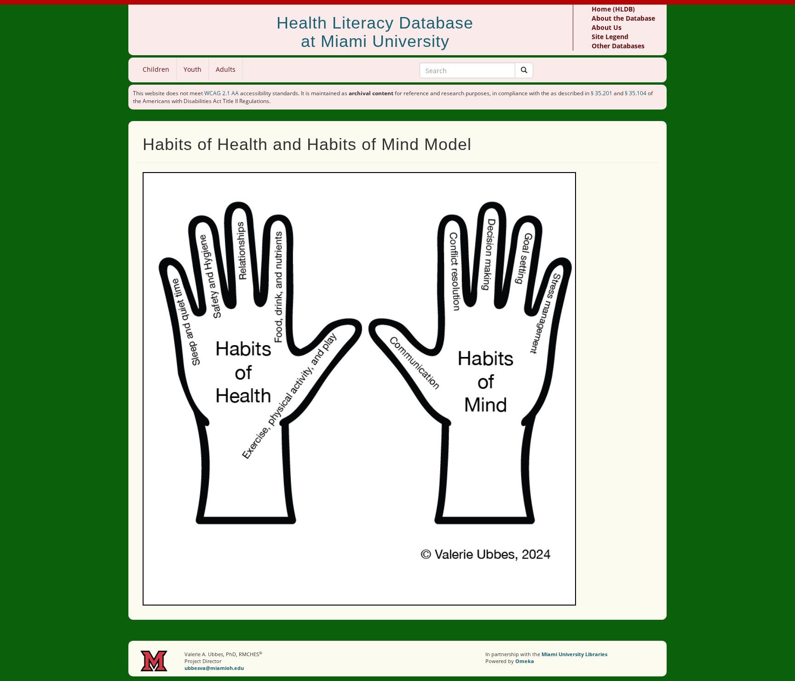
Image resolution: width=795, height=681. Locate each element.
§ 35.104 (635, 93)
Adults (226, 69)
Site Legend (610, 36)
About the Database (623, 18)
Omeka (524, 661)
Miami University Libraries (574, 654)
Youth (193, 69)
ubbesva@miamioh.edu (214, 667)
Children (156, 69)
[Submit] (524, 70)
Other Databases (618, 45)
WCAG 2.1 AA (221, 93)
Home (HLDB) (613, 9)
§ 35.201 (601, 93)
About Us (607, 27)
